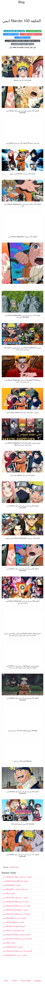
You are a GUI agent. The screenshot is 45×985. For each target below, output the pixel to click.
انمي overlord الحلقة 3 (11, 34)
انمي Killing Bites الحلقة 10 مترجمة (14, 918)
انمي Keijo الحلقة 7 (9, 943)
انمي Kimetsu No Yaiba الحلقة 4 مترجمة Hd (17, 939)
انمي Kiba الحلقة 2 (9, 893)
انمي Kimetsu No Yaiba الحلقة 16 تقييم (16, 901)
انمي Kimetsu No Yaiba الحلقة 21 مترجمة (16, 906)
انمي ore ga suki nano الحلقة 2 (14, 31)
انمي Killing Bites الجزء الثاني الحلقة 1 (15, 889)
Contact (14, 980)
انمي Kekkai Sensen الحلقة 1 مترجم (15, 955)
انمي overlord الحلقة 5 (33, 31)
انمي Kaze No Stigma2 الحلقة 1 (13, 922)
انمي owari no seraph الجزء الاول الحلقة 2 (22, 47)
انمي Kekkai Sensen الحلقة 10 (13, 947)
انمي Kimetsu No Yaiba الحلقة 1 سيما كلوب (17, 877)
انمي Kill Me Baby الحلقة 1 (11, 885)
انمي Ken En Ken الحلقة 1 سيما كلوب (15, 897)
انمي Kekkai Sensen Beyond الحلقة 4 (15, 881)
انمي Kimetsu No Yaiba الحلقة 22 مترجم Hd (17, 951)
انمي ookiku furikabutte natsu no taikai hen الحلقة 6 (22, 41)
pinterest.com (14, 867)
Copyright (37, 980)
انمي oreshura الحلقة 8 (22, 38)
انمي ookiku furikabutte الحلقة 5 (30, 34)
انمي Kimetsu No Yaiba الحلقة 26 (14, 926)
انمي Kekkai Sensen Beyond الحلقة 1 (15, 910)
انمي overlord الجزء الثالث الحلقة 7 (22, 44)
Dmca (6, 980)
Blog (21, 2)
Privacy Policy (25, 980)
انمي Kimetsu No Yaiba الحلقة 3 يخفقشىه (16, 934)
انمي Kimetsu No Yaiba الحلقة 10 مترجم (16, 914)
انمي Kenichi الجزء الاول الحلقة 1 (13, 930)
